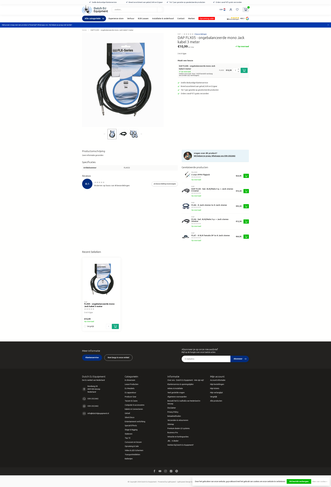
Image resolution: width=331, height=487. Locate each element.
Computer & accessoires (134, 405)
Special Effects (131, 426)
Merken (191, 18)
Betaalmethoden (174, 416)
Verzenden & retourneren (177, 420)
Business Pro (172, 432)
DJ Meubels (129, 388)
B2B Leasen (143, 18)
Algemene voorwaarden (177, 397)
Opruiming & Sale (132, 446)
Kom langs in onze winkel (118, 357)
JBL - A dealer (173, 441)
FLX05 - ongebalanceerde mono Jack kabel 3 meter (99, 305)
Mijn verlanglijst (216, 393)
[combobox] (138, 9)
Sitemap (170, 424)
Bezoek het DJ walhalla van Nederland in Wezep (183, 402)
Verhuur (130, 18)
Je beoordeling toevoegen (164, 184)
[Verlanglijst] (237, 9)
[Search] (159, 9)
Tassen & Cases (131, 401)
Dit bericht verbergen (299, 481)
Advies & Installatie (175, 388)
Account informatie (217, 380)
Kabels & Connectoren (134, 409)
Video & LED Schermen (134, 450)
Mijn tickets (214, 388)
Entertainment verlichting (135, 421)
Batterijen (129, 459)
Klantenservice (92, 357)
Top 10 (127, 438)
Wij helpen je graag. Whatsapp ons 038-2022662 (214, 156)
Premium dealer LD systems (178, 428)
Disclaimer (171, 408)
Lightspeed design (184, 482)
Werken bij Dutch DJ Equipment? (180, 445)
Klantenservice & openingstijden (180, 384)
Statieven (128, 434)
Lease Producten (131, 384)
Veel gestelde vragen (176, 393)
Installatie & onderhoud (163, 18)
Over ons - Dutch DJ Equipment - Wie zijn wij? (185, 380)
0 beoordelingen (200, 34)
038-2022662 (93, 399)
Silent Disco (129, 417)
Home (84, 30)
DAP (179, 34)
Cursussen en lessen (133, 442)
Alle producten (216, 401)
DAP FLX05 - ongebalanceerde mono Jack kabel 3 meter (112, 30)
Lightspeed (171, 482)
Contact (181, 18)
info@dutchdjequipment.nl (98, 413)
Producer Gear (130, 397)
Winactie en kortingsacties (178, 437)
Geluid (127, 413)
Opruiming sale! (207, 18)
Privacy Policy (172, 412)
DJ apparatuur (130, 393)
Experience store (116, 18)
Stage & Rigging (131, 430)
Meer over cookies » (319, 481)
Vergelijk (90, 326)
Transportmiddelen (132, 454)
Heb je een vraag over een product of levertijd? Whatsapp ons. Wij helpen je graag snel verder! (37, 25)
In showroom (130, 380)
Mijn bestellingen (217, 384)
